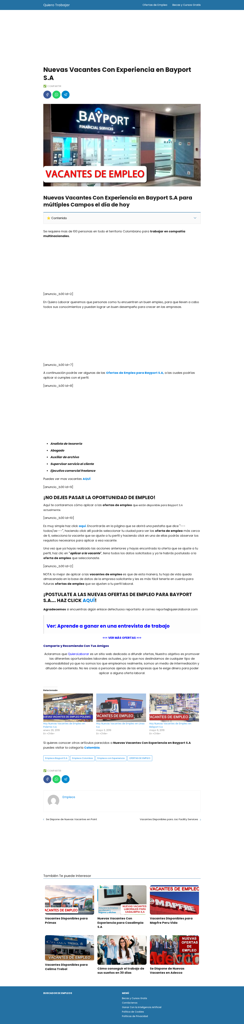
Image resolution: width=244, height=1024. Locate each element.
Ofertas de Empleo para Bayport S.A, (135, 373)
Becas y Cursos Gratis (186, 5)
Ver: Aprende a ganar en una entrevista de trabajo (108, 626)
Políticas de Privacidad (135, 1016)
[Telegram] (66, 95)
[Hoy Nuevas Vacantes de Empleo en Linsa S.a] (121, 708)
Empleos (69, 797)
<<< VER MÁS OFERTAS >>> (122, 638)
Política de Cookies (133, 1011)
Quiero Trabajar (56, 5)
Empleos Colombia (82, 758)
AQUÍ (89, 600)
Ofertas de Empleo (155, 5)
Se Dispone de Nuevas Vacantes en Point (71, 819)
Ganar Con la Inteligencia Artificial (141, 1007)
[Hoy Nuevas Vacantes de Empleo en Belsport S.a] (174, 708)
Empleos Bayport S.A (56, 758)
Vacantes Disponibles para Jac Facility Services (169, 819)
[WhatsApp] (56, 95)
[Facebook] (47, 95)
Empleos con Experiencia (111, 758)
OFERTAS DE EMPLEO (139, 758)
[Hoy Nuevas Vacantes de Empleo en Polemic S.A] (68, 708)
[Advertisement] (122, 38)
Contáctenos (129, 1002)
